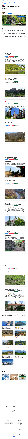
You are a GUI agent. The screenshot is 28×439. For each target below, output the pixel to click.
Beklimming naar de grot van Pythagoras (22, 408)
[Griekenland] (4, 327)
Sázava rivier (9, 53)
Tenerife (20, 327)
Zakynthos (6, 327)
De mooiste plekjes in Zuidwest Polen (19, 347)
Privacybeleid (13, 434)
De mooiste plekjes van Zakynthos (6, 328)
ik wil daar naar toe (11, 103)
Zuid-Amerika (14, 411)
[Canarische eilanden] (18, 327)
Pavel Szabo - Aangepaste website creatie (20, 434)
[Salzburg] (18, 356)
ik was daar (7, 103)
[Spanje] (17, 327)
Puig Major (20, 429)
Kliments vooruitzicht (11, 180)
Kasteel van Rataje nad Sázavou (13, 289)
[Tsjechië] (4, 356)
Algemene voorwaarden (8, 434)
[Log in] (16, 315)
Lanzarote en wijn (8, 424)
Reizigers (5, 434)
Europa (3, 327)
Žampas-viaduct (10, 265)
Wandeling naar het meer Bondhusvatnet (22, 413)
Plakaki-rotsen (20, 423)
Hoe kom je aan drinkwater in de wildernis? (8, 422)
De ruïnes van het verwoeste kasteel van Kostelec (15, 230)
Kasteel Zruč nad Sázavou (12, 157)
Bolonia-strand (20, 424)
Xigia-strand (19, 422)
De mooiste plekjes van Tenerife (19, 328)
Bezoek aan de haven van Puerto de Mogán (22, 416)
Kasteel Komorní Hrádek (11, 203)
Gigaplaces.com (3, 1)
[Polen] (6, 356)
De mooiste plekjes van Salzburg (19, 357)
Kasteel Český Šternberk (12, 78)
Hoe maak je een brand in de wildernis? (8, 423)
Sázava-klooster (10, 101)
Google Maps (16, 103)
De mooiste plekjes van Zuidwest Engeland (7, 347)
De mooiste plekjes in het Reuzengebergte (7, 357)
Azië (14, 409)
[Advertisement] (15, 45)
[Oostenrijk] (17, 356)
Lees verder (8, 85)
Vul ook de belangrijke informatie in (22, 376)
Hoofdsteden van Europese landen (6, 408)
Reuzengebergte (8, 356)
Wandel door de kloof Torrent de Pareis (22, 410)
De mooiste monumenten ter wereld (6, 414)
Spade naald (9, 122)
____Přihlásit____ (18, 0)
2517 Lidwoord (10, 13)
